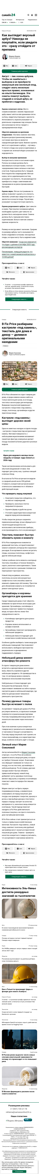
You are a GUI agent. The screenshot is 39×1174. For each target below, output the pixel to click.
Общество (4, 956)
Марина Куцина (14, 56)
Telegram (29, 65)
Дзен (16, 65)
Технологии (5, 1009)
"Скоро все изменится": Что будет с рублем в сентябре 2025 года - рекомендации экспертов (19, 244)
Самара (4, 319)
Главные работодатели (19, 71)
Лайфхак (5, 346)
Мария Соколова (15, 353)
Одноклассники (30, 272)
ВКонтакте (12, 272)
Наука (3, 884)
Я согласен (19, 1171)
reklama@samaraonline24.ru (18, 1112)
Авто (3, 925)
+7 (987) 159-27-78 (18, 1109)
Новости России (6, 30)
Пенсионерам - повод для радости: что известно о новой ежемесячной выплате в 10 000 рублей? (18, 254)
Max (7, 65)
